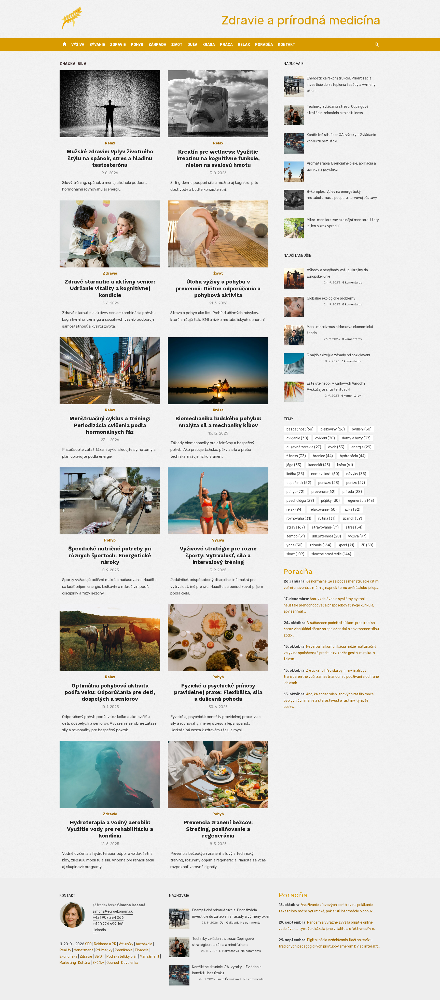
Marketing (68, 963)
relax (294, 509)
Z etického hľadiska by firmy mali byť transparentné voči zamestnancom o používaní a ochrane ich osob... (331, 676)
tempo (295, 536)
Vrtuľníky (126, 944)
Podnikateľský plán (122, 956)
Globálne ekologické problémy (331, 298)
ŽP (367, 545)
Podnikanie (124, 950)
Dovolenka (129, 963)
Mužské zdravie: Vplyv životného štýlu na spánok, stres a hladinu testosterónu (109, 158)
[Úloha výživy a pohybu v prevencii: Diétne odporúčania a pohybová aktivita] (218, 233)
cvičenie (297, 438)
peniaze (328, 483)
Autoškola (144, 944)
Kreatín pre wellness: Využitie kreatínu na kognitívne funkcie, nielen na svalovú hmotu (218, 158)
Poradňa (264, 45)
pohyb (295, 492)
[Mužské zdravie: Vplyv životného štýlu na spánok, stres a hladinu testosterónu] (110, 103)
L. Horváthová (229, 951)
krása (345, 465)
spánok (352, 518)
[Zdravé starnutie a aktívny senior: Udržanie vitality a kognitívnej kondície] (110, 233)
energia (361, 447)
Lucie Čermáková (229, 979)
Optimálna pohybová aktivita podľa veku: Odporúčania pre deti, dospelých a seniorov (110, 692)
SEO (88, 944)
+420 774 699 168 (108, 924)
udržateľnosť (326, 536)
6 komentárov (351, 361)
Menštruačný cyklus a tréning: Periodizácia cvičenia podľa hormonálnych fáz (109, 425)
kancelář (319, 465)
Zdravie (118, 45)
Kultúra (84, 963)
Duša (192, 45)
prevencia (323, 492)
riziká (352, 509)
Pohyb (137, 45)
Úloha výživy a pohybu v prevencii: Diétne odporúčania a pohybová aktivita (218, 288)
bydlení (362, 429)
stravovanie (325, 527)
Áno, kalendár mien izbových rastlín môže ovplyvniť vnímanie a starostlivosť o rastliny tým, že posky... (329, 700)
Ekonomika (68, 956)
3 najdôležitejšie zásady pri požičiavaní (338, 355)
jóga (293, 465)
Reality (65, 950)
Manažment (83, 950)
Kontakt (286, 45)
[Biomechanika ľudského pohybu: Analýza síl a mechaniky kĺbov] (218, 370)
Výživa (77, 45)
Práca (226, 45)
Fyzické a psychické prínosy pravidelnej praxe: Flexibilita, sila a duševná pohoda (218, 692)
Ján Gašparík (229, 922)
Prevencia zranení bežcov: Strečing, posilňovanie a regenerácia (218, 829)
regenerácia (360, 500)
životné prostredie (331, 554)
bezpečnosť (299, 429)
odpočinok (298, 483)
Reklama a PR (105, 944)
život (295, 554)
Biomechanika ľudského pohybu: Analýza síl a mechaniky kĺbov (218, 421)
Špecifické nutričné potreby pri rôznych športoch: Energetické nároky (110, 555)
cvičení (325, 438)
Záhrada (157, 45)
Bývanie (97, 45)
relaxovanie (323, 509)
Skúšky (98, 963)
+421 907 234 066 (108, 917)
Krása (208, 45)
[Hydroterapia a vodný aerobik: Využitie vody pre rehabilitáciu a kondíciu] (110, 774)
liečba (295, 474)
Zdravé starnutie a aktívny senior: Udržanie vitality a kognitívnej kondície (110, 288)
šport (346, 545)
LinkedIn (99, 930)
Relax (244, 45)
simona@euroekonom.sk (113, 911)
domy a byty (356, 438)
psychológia (300, 500)
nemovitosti (325, 474)
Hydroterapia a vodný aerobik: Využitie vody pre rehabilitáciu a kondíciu (110, 829)
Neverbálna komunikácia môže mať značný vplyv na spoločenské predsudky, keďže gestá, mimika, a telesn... (330, 652)
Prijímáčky (104, 950)
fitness (296, 456)
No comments (250, 922)
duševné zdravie (303, 447)
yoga (294, 545)
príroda (352, 492)
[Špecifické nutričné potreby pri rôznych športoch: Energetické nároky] (110, 500)
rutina (326, 518)
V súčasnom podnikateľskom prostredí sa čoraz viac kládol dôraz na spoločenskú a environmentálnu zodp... (331, 629)
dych (336, 447)
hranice (323, 456)
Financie (142, 950)
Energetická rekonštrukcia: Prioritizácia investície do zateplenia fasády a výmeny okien (341, 84)
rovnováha (298, 518)
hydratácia (353, 456)
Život (176, 45)
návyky (356, 474)
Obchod (112, 963)
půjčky (330, 500)
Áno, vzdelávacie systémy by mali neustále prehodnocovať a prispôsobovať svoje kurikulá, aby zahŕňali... (329, 605)
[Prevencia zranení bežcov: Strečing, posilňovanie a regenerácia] (218, 774)
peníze (355, 483)
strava (295, 527)
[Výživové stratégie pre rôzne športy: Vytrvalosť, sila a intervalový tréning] (218, 500)
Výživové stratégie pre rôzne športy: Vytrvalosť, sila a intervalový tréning (218, 555)
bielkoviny (333, 429)
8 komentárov (352, 282)
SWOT (99, 956)
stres (354, 527)
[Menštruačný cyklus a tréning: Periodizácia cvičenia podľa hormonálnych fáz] (110, 370)
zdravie (320, 545)
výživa (357, 536)
